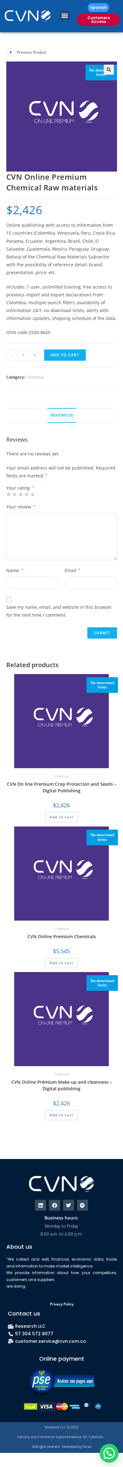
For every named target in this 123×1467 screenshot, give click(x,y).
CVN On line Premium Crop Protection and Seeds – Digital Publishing (61, 787)
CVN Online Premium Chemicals (61, 936)
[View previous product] (10, 52)
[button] (64, 15)
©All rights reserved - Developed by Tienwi (61, 1446)
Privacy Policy (61, 1304)
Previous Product (31, 52)
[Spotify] (82, 1205)
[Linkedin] (40, 1205)
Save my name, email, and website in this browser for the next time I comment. (59, 611)
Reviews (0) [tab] (61, 415)
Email (72, 570)
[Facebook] (54, 1205)
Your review (20, 507)
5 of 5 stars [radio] (32, 494)
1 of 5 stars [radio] (8, 494)
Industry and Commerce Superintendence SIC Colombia (60, 1436)
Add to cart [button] (61, 817)
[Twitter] (68, 1205)
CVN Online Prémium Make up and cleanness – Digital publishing (61, 1085)
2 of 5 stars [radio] (14, 494)
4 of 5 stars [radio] (26, 494)
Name (14, 570)
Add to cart (64, 355)
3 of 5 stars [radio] (20, 494)
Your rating (20, 488)
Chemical (34, 377)
